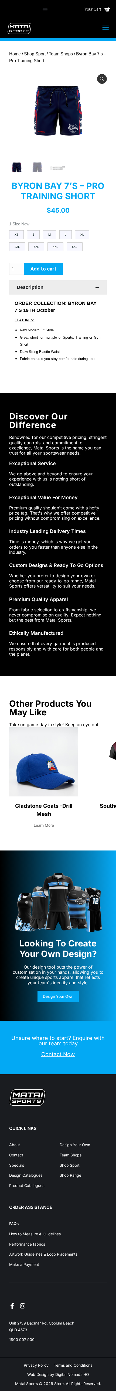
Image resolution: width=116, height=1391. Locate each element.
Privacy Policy (36, 1365)
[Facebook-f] (12, 1306)
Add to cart (43, 269)
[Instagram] (23, 1306)
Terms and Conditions (73, 1365)
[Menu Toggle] (45, 9)
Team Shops (61, 54)
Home (15, 54)
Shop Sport (35, 54)
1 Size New (19, 224)
